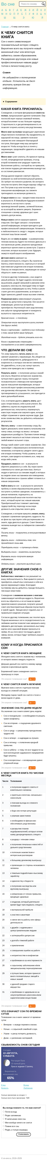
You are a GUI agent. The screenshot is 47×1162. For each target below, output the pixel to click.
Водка (26, 1085)
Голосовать (23, 1134)
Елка (3, 1085)
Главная (5, 27)
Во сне (8, 4)
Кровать (4, 1088)
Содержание (11, 102)
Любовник (28, 1088)
